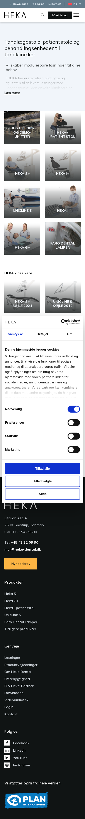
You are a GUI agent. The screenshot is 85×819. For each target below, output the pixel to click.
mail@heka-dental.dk (22, 549)
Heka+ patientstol (19, 608)
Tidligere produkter (20, 629)
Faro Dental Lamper (20, 622)
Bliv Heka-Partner (19, 686)
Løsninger (12, 657)
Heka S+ (11, 593)
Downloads (13, 693)
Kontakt (11, 714)
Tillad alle (42, 468)
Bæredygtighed (17, 679)
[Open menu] (76, 15)
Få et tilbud (60, 15)
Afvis (42, 494)
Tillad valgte (42, 481)
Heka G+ (11, 601)
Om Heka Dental (18, 671)
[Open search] (43, 15)
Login (8, 707)
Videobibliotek (16, 700)
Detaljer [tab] (43, 334)
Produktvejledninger (20, 665)
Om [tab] (69, 334)
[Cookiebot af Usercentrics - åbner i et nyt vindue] (61, 322)
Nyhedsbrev (20, 564)
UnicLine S (12, 615)
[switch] (74, 422)
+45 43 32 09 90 (24, 542)
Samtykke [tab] (15, 334)
